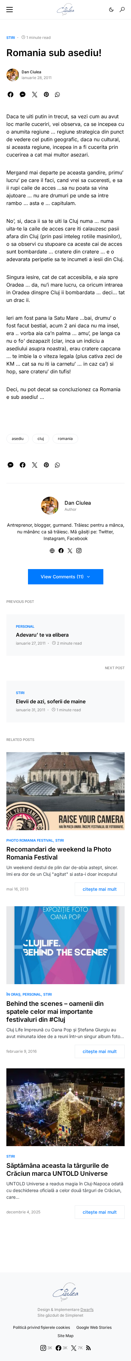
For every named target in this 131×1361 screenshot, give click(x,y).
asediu (18, 438)
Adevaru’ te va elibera (42, 635)
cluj (41, 438)
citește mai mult (100, 889)
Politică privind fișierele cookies (41, 1327)
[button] (9, 9)
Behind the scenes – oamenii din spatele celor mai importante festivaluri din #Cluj (55, 1011)
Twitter (106, 531)
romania (65, 438)
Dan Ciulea (31, 72)
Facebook (77, 538)
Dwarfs (86, 1309)
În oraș (13, 994)
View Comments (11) (62, 576)
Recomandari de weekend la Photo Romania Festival (58, 853)
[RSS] (88, 1348)
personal (25, 626)
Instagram (54, 538)
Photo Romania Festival (29, 840)
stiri (10, 37)
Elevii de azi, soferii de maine (51, 701)
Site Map (65, 1335)
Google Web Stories (94, 1327)
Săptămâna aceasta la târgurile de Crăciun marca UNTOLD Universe (57, 1169)
